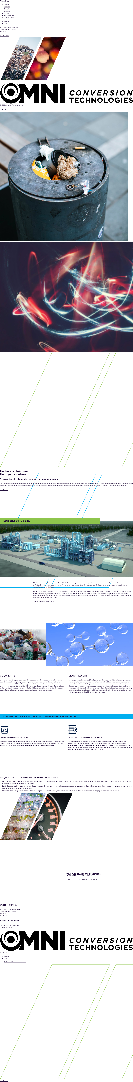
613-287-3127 (4, 36)
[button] (4, 1)
